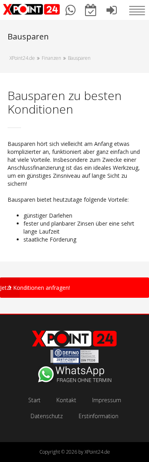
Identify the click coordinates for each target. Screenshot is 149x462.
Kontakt (66, 400)
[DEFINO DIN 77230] (74, 362)
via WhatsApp (70, 14)
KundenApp (111, 14)
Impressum (106, 400)
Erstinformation (98, 416)
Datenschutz (47, 416)
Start (34, 400)
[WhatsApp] (74, 380)
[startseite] (74, 344)
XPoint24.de (97, 451)
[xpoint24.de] (31, 10)
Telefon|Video (91, 14)
